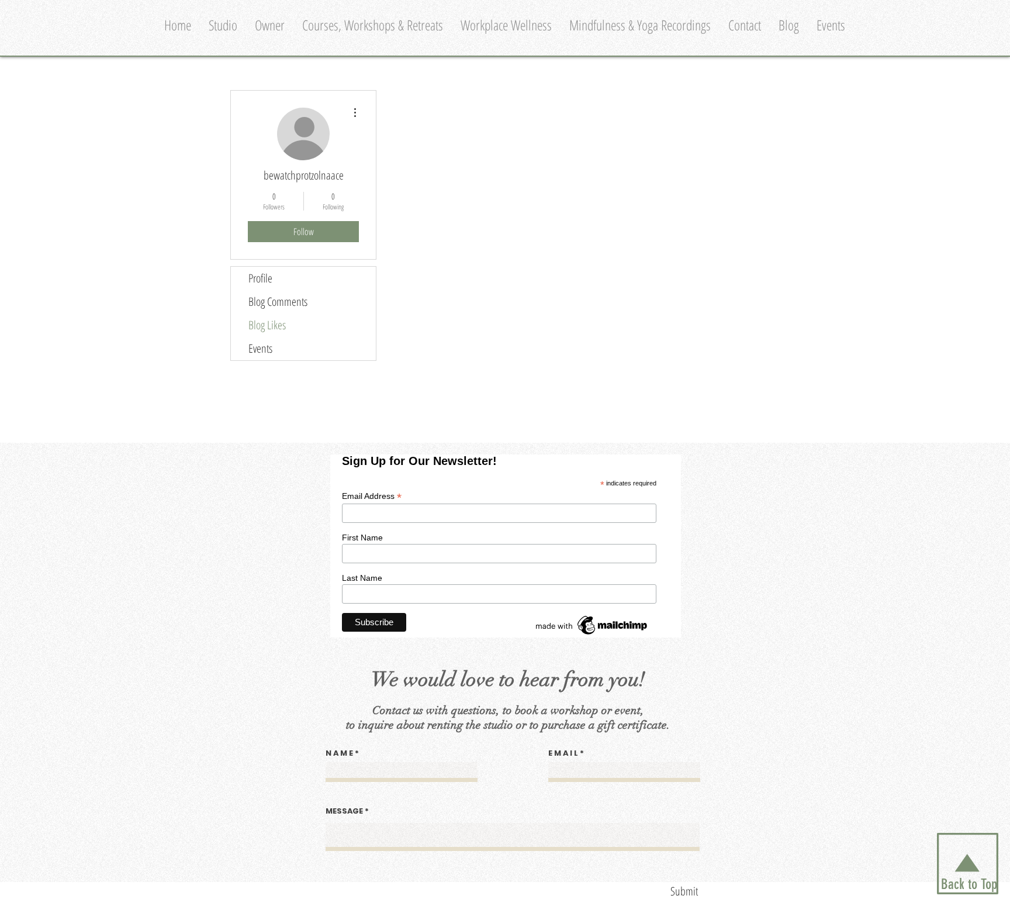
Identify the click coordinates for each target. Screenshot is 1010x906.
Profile (260, 278)
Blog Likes (267, 325)
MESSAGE (344, 811)
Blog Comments (277, 301)
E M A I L (563, 753)
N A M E (339, 753)
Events (260, 348)
